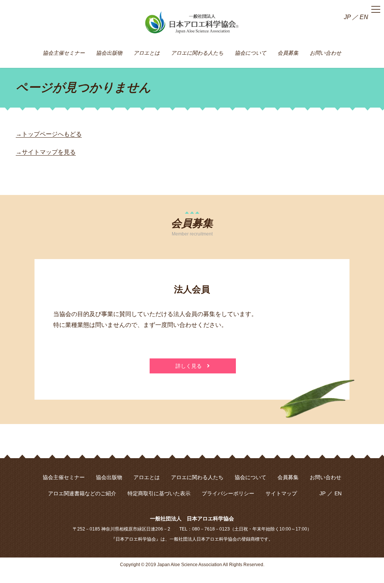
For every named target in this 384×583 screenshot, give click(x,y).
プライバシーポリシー (228, 493)
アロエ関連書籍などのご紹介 (82, 493)
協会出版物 (109, 477)
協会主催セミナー (64, 477)
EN (364, 17)
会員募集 (288, 477)
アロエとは (147, 477)
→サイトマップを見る (46, 152)
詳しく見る (191, 366)
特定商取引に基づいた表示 (159, 493)
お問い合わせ (325, 477)
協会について (250, 477)
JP (347, 17)
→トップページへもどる (49, 134)
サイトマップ (281, 493)
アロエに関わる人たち (197, 477)
